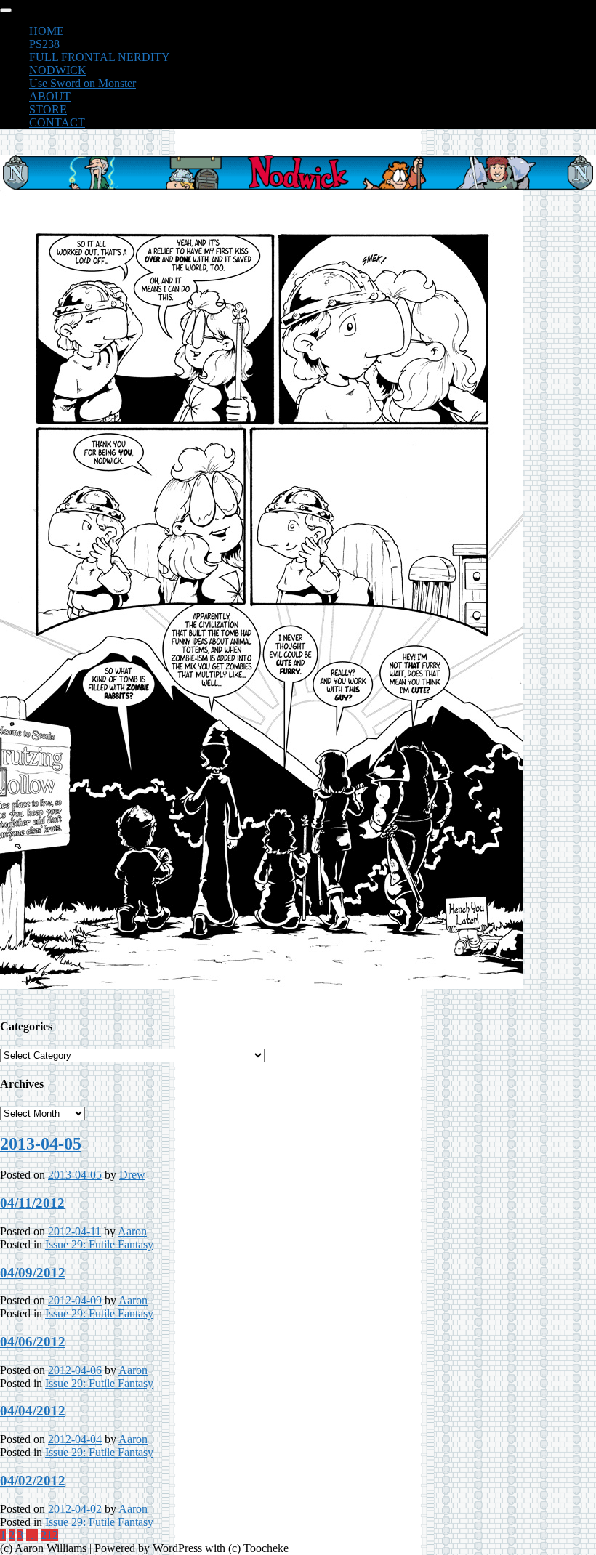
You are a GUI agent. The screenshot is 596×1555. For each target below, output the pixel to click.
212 (49, 1535)
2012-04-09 (75, 1300)
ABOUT (50, 96)
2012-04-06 (75, 1370)
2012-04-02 (75, 1509)
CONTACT (57, 122)
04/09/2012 (32, 1272)
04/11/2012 (32, 1203)
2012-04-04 (75, 1439)
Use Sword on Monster (82, 83)
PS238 (44, 44)
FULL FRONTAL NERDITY (99, 57)
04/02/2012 (32, 1480)
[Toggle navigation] (6, 10)
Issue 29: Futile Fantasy (99, 1244)
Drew (132, 1174)
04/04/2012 (32, 1410)
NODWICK (57, 70)
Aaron (132, 1231)
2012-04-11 (74, 1231)
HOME (46, 31)
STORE (48, 109)
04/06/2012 (32, 1341)
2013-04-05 (40, 1143)
